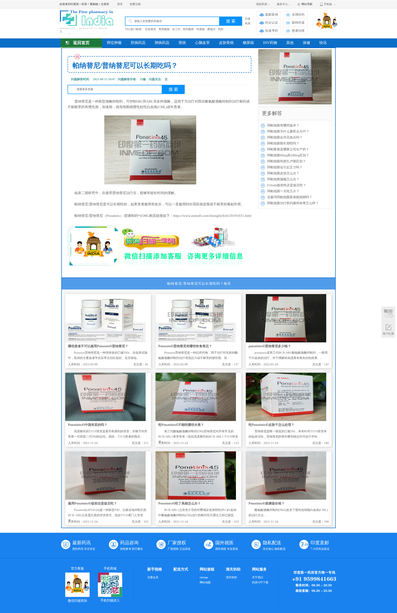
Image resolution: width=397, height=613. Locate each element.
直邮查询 (271, 14)
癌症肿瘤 (114, 43)
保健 (306, 43)
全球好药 (298, 14)
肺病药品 (162, 43)
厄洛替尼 (150, 29)
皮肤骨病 (226, 43)
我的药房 (261, 4)
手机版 (328, 4)
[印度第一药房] (90, 18)
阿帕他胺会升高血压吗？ (285, 137)
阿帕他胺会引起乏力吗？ (285, 167)
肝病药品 (138, 43)
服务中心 (282, 4)
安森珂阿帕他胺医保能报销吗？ (289, 197)
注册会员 (152, 577)
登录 (120, 4)
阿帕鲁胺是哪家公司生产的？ (288, 149)
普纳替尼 (81, 101)
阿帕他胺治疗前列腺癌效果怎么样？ (293, 203)
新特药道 (298, 22)
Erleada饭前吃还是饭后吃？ (286, 185)
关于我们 (257, 577)
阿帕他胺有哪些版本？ (283, 125)
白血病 (152, 107)
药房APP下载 (260, 582)
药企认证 (271, 22)
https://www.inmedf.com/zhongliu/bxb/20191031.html (212, 216)
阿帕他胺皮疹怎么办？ (283, 173)
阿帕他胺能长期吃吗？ (283, 143)
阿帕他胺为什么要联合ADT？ (288, 131)
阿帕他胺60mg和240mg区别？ (288, 155)
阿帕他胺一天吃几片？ (283, 191)
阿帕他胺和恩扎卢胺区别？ (286, 161)
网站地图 (205, 582)
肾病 (182, 43)
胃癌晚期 (164, 29)
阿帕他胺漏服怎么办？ (283, 179)
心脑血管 (202, 43)
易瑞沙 (211, 29)
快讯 (323, 43)
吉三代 (176, 29)
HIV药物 (270, 43)
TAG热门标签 (133, 29)
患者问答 (298, 30)
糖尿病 (248, 43)
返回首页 (81, 42)
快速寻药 (271, 30)
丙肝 (221, 29)
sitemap (204, 577)
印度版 (200, 29)
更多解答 (272, 113)
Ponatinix (113, 216)
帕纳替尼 (81, 204)
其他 (290, 43)
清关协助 (231, 577)
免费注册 (135, 4)
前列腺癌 (188, 29)
